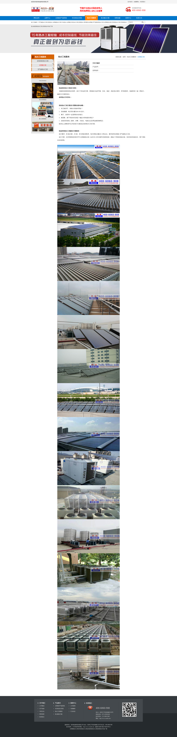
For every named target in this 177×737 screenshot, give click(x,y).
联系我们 (142, 1)
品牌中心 (47, 18)
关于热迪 (41, 708)
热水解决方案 (105, 18)
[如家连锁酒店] (42, 105)
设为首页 (130, 1)
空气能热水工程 (43, 69)
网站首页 (36, 18)
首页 (124, 57)
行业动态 (72, 711)
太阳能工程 (42, 65)
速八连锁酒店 (42, 88)
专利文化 (41, 711)
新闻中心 (128, 18)
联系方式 (139, 18)
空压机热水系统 (77, 18)
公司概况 (41, 706)
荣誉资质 (41, 714)
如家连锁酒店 (42, 107)
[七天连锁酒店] (42, 125)
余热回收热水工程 (42, 61)
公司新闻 (72, 706)
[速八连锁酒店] (42, 86)
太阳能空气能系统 (61, 18)
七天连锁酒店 (42, 126)
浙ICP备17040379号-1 (105, 726)
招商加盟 (117, 18)
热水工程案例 (91, 18)
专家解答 (72, 708)
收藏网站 (136, 1)
